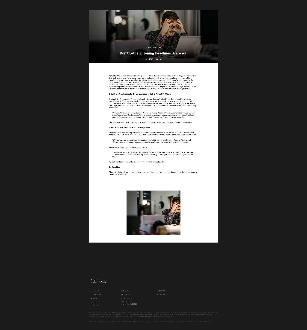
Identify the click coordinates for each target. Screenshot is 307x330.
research (125, 106)
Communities (95, 302)
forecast (117, 101)
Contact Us (94, 305)
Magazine (94, 298)
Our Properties (96, 294)
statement (117, 133)
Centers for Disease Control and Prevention (154, 82)
